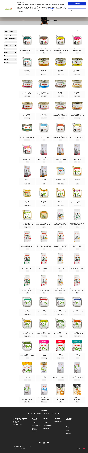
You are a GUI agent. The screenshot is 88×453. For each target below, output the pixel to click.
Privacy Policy (15, 448)
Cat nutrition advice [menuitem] (36, 425)
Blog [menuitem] (55, 420)
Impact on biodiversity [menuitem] (34, 429)
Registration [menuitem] (68, 427)
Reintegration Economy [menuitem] (46, 420)
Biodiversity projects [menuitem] (47, 427)
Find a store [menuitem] (68, 433)
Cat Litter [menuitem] (34, 424)
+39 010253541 (16, 422)
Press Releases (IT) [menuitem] (59, 421)
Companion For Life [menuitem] (47, 425)
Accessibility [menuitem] (34, 431)
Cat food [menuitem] (34, 421)
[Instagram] (44, 443)
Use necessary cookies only (77, 10)
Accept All (77, 3)
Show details (20, 14)
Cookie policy (50, 8)
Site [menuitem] (67, 421)
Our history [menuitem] (45, 422)
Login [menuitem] (67, 426)
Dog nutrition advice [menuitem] (36, 427)
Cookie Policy (22, 448)
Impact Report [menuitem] (46, 428)
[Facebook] (40, 443)
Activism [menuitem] (45, 424)
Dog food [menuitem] (34, 422)
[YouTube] (48, 443)
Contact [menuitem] (68, 432)
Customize (76, 7)
